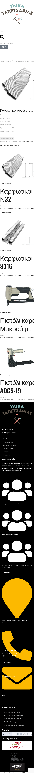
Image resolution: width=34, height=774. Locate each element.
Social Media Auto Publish (10, 772)
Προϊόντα (8, 61)
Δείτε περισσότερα (5, 183)
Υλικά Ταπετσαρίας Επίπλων (21, 61)
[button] (17, 30)
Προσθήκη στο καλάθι (7, 139)
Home (2, 61)
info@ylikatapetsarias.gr (9, 676)
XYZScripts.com (26, 772)
